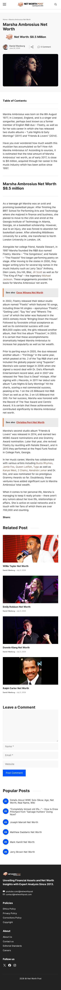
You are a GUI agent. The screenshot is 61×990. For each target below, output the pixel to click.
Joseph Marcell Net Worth (24, 822)
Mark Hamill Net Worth (22, 842)
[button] (56, 4)
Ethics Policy (9, 908)
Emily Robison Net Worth (16, 606)
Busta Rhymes (44, 463)
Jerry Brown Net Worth (22, 852)
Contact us (8, 941)
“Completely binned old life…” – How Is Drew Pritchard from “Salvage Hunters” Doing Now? (34, 812)
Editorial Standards (12, 945)
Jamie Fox (8, 466)
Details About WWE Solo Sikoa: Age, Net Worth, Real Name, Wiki (32, 801)
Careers (7, 950)
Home (5, 19)
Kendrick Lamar (38, 470)
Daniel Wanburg (17, 46)
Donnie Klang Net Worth (16, 647)
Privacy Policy (10, 913)
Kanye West (9, 470)
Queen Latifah (24, 466)
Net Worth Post (34, 978)
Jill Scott (37, 272)
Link (39, 47)
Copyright (8, 922)
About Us (7, 937)
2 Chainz (23, 470)
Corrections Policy (12, 917)
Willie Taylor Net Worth (16, 566)
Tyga (36, 466)
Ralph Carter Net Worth (16, 688)
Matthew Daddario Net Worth (26, 832)
